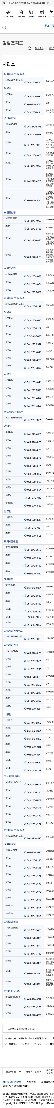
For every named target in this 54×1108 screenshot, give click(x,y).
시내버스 (31, 16)
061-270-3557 (34, 685)
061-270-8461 (34, 938)
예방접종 (21, 16)
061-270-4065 (34, 155)
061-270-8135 (34, 677)
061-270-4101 (34, 528)
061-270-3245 (34, 693)
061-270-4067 (34, 181)
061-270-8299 (34, 306)
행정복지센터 (34, 1071)
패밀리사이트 (8, 16)
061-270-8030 (34, 639)
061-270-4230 (34, 1007)
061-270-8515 (34, 746)
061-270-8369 (34, 328)
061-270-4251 (34, 708)
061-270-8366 (34, 420)
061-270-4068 (34, 145)
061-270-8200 (34, 946)
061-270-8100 (34, 257)
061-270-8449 (34, 954)
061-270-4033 (34, 276)
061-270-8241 (34, 754)
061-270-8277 (34, 739)
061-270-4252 (34, 824)
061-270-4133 (34, 558)
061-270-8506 (34, 784)
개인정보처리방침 (11, 1082)
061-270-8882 (34, 595)
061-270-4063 (34, 134)
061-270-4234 (34, 884)
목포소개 (39, 48)
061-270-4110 (34, 498)
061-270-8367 (34, 434)
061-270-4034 (34, 284)
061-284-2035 (34, 336)
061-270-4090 (34, 320)
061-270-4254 (34, 816)
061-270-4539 (34, 762)
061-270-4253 (34, 770)
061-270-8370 (34, 390)
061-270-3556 (34, 661)
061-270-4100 (34, 442)
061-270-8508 (34, 800)
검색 (4, 27)
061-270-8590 (34, 550)
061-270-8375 (34, 126)
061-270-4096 (34, 382)
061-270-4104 (34, 458)
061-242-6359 (34, 611)
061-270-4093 (34, 352)
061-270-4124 (34, 490)
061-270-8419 (34, 573)
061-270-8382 (34, 868)
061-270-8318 (34, 520)
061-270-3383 (34, 701)
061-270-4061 (34, 200)
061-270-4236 (34, 908)
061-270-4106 (34, 466)
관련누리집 (14, 1071)
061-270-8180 (34, 653)
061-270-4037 (34, 240)
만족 (27, 1044)
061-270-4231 (34, 1015)
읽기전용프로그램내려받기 (15, 1086)
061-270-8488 (34, 229)
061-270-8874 (34, 588)
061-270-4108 (34, 450)
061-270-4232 (34, 876)
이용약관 (31, 1082)
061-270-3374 (34, 731)
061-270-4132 (34, 505)
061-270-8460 (34, 930)
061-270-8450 (34, 82)
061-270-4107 (34, 474)
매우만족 (13, 1044)
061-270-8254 (34, 792)
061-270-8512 (34, 999)
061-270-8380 (34, 860)
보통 (40, 1044)
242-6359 (36, 617)
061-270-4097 (34, 406)
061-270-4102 (34, 482)
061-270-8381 (34, 852)
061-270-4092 (34, 368)
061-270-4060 (34, 166)
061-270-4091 (34, 360)
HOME (30, 48)
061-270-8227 (34, 723)
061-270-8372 (34, 344)
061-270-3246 (34, 669)
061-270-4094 (34, 398)
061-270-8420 (34, 565)
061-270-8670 (34, 838)
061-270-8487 (34, 292)
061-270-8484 (34, 112)
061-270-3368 (34, 808)
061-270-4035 (34, 221)
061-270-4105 (34, 536)
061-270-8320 (34, 603)
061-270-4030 (34, 96)
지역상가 (42, 16)
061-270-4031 (34, 104)
